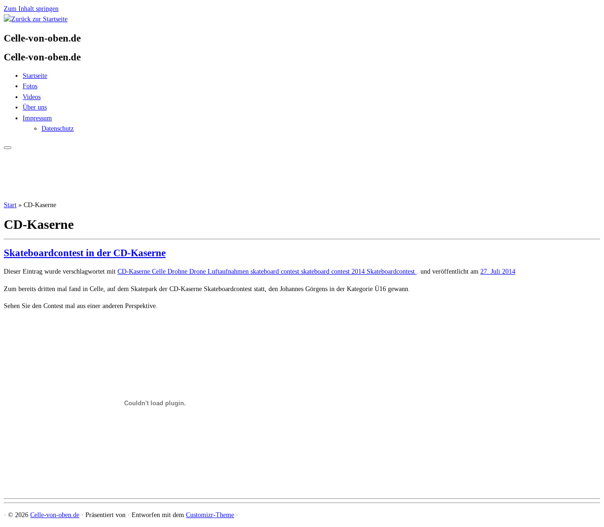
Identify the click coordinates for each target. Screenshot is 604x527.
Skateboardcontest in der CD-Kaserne (85, 253)
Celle (160, 271)
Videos (32, 96)
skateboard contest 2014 (334, 271)
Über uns (35, 107)
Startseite (35, 75)
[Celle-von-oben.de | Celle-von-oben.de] (35, 19)
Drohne (178, 271)
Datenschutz (58, 128)
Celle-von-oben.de (54, 515)
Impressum (37, 118)
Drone (198, 271)
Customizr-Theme (210, 515)
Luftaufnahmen (229, 271)
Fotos (30, 86)
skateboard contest (276, 271)
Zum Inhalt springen (31, 8)
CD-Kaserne (134, 271)
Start (10, 205)
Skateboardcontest (392, 271)
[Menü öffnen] (7, 147)
